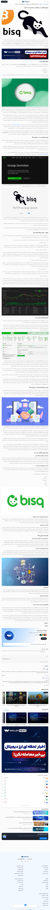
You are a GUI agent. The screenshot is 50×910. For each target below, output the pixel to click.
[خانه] (25, 905)
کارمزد (47, 884)
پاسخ (2, 675)
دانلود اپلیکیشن (20, 869)
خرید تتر (21, 884)
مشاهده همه (6, 710)
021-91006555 (29, 859)
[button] (47, 675)
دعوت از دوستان (20, 867)
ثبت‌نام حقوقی (20, 875)
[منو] (48, 1)
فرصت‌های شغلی (45, 882)
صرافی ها (40, 4)
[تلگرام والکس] (25, 861)
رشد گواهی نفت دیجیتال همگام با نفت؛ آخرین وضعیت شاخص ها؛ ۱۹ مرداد (38, 725)
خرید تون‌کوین (20, 888)
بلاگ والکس (45, 4)
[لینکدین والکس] (22, 861)
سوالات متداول (45, 873)
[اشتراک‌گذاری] (12, 906)
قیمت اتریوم (46, 901)
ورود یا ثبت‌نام (4, 1)
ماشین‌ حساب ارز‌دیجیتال (18, 873)
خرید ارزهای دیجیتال (17, 124)
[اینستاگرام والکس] (27, 861)
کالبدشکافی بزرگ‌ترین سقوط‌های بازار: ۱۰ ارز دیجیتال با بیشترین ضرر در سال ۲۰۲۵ (16, 706)
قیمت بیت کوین (45, 897)
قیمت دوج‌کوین (45, 905)
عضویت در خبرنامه (43, 838)
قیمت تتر (46, 899)
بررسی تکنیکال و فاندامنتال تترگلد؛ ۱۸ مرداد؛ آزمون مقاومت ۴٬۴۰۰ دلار (16, 725)
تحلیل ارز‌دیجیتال (20, 871)
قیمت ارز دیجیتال (45, 895)
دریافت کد (44, 638)
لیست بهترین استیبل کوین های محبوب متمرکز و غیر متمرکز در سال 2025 (38, 706)
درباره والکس (46, 880)
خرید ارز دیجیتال (20, 880)
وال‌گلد (47, 888)
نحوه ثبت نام (45, 867)
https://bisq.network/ (44, 154)
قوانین (47, 886)
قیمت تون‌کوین (45, 903)
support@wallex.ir (21, 859)
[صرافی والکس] (26, 1)
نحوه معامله (46, 871)
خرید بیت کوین (20, 882)
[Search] (45, 1)
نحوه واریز (46, 869)
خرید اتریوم (21, 886)
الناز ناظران (43, 649)
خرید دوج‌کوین (20, 890)
